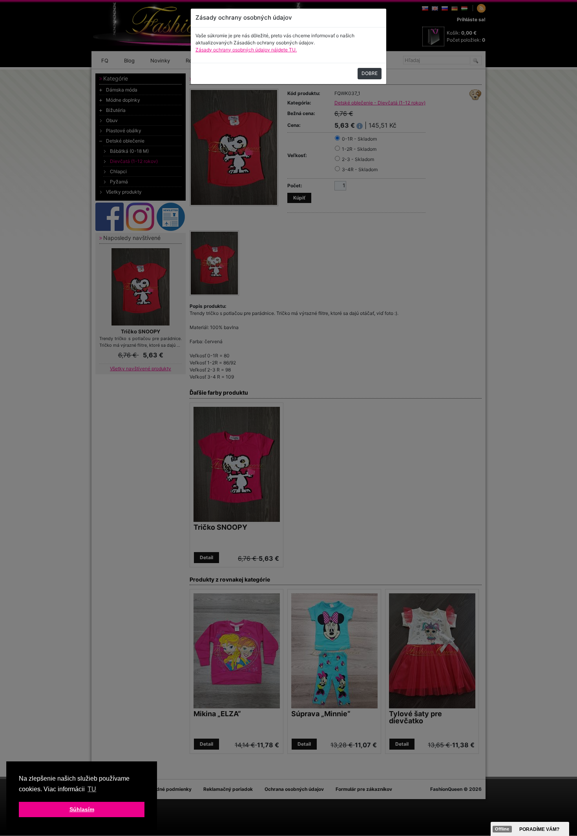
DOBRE (370, 73)
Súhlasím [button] (81, 809)
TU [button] (92, 789)
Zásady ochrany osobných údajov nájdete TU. (246, 50)
